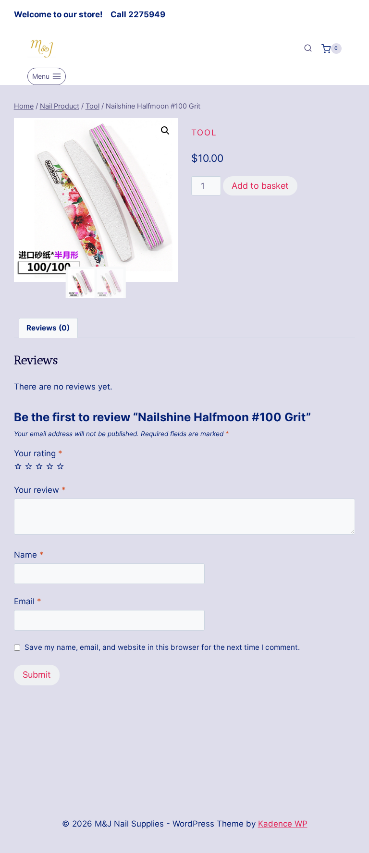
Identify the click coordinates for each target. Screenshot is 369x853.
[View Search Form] (308, 48)
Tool (204, 132)
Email (27, 601)
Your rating (38, 453)
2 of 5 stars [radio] (29, 466)
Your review (40, 490)
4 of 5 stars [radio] (50, 466)
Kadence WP (283, 824)
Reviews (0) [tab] (48, 327)
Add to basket (260, 186)
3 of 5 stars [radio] (39, 466)
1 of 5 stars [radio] (18, 466)
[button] (165, 130)
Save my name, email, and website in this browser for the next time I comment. (162, 647)
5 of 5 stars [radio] (60, 466)
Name (29, 555)
